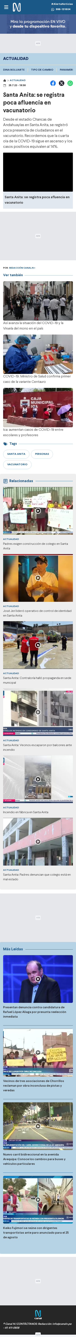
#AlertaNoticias (62, 4)
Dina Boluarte (14, 70)
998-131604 (63, 9)
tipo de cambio (42, 70)
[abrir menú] (6, 7)
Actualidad (18, 80)
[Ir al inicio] (17, 7)
